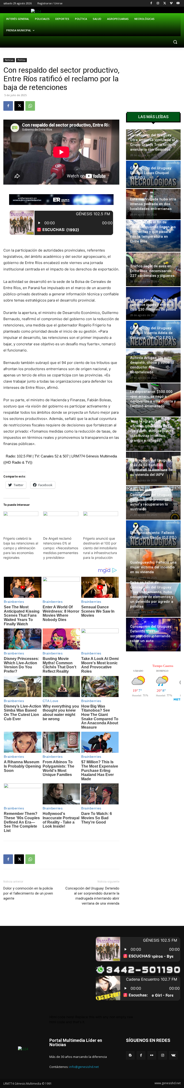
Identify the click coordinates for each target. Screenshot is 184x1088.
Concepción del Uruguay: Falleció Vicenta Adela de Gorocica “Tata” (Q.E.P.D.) (151, 333)
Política (21, 60)
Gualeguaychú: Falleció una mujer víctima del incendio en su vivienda (153, 567)
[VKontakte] (173, 1055)
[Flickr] (152, 1055)
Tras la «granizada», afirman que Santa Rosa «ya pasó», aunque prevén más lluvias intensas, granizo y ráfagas (151, 431)
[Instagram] (158, 3)
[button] (175, 42)
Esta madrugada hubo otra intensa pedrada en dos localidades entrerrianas (153, 204)
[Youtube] (178, 3)
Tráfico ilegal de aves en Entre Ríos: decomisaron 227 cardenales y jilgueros (152, 271)
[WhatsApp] (30, 106)
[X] (164, 3)
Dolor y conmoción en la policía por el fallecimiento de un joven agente (28, 893)
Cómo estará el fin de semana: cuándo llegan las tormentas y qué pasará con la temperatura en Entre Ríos (153, 231)
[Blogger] (130, 1055)
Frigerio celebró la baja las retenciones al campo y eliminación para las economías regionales (20, 548)
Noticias (9, 60)
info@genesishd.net (84, 1067)
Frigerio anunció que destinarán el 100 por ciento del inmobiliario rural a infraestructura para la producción (100, 548)
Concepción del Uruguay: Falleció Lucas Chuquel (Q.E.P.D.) (151, 173)
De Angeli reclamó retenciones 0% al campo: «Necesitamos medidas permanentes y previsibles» (60, 548)
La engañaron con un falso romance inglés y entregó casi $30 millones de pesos (153, 305)
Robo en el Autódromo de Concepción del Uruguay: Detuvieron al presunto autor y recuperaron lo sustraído (151, 499)
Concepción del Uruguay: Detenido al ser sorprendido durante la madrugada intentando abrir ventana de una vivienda (92, 896)
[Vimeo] (171, 3)
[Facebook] (151, 3)
